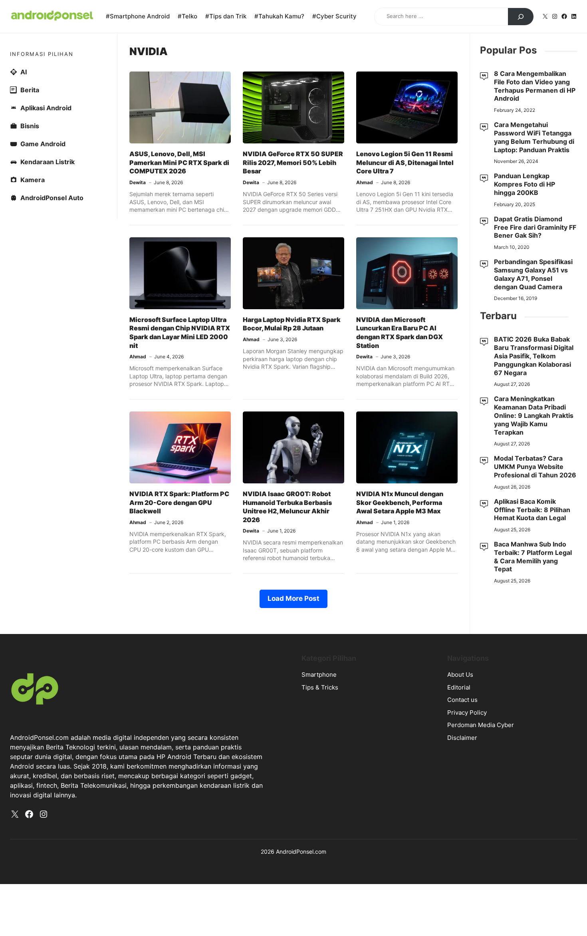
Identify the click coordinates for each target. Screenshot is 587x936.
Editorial (458, 687)
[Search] (520, 17)
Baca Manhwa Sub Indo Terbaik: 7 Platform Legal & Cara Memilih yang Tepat (533, 556)
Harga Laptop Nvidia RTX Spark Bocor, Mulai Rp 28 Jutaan (292, 324)
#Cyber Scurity (334, 16)
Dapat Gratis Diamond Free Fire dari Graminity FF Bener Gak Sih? (535, 227)
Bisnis (29, 126)
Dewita (137, 182)
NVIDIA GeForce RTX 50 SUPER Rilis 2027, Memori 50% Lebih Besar (293, 162)
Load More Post (293, 598)
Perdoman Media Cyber (480, 725)
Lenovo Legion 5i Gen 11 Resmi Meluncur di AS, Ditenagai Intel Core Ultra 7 (405, 162)
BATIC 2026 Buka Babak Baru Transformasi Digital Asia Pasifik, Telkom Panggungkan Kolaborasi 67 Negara (533, 355)
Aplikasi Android (45, 108)
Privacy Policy (467, 712)
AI (23, 72)
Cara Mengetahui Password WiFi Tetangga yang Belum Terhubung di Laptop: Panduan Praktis (534, 137)
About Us (460, 674)
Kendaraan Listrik (47, 162)
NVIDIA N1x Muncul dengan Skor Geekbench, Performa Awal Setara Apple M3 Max (399, 502)
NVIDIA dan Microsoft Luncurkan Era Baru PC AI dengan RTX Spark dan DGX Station (399, 333)
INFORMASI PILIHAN (41, 54)
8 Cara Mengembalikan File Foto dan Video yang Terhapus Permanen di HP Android (534, 86)
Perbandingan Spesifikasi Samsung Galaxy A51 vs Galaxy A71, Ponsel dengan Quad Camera (533, 274)
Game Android (42, 144)
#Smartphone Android (138, 16)
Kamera (32, 180)
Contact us (462, 699)
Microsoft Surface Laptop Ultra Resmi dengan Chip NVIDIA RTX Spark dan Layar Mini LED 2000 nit (179, 333)
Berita (29, 90)
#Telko (187, 16)
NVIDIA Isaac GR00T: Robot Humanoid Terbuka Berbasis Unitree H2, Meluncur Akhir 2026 (287, 507)
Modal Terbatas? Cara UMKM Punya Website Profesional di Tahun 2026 (535, 466)
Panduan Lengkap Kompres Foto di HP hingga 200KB (524, 184)
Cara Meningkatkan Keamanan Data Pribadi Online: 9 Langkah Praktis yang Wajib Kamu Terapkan (533, 415)
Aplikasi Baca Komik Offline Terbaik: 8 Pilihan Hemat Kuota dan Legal (532, 509)
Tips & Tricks (319, 687)
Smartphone (319, 674)
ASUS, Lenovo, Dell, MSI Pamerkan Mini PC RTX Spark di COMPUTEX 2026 (179, 162)
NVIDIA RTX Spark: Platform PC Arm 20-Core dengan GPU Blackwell (179, 502)
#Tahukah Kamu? (279, 16)
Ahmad (364, 182)
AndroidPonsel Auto (51, 198)
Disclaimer (462, 737)
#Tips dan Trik (225, 16)
